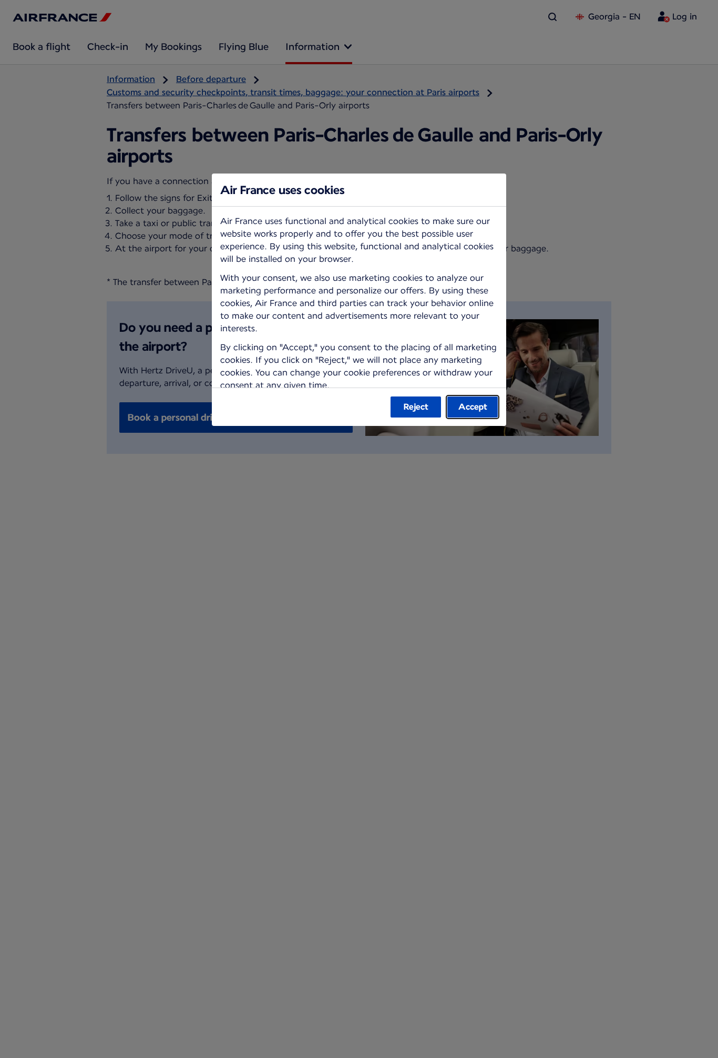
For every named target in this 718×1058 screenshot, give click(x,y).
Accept (472, 407)
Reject (416, 407)
